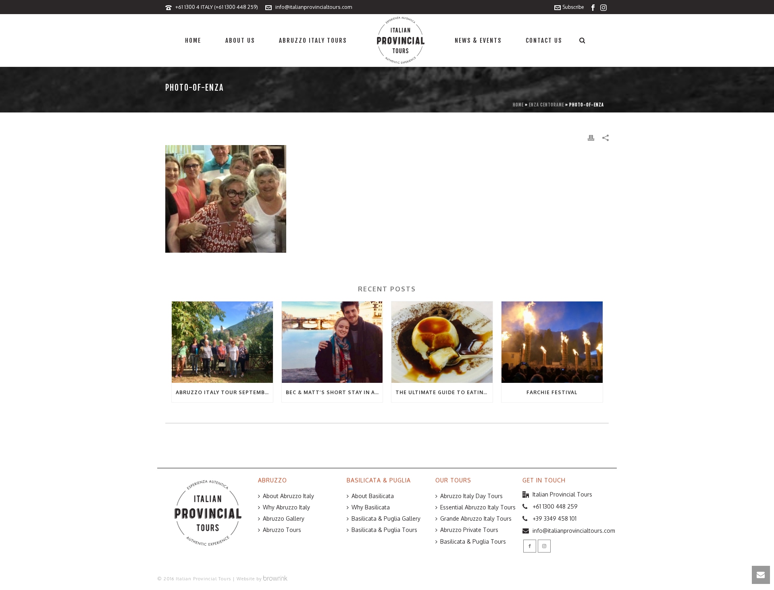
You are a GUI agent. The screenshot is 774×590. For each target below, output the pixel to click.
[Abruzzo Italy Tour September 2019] (222, 341)
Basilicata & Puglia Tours (384, 529)
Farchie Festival (551, 392)
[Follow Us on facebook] (529, 546)
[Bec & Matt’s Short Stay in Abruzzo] (332, 341)
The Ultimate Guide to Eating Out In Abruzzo (444, 392)
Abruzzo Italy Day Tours (471, 495)
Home (193, 40)
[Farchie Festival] (552, 341)
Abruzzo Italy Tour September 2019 (224, 392)
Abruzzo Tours (282, 529)
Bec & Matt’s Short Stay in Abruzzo (334, 392)
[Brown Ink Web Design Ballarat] (275, 579)
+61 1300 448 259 (555, 506)
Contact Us (544, 40)
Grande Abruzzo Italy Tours (476, 518)
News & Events (478, 40)
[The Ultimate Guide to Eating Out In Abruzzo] (442, 341)
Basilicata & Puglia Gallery (386, 518)
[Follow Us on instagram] (544, 546)
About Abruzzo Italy (288, 495)
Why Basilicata (371, 507)
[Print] (591, 137)
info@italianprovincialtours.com (313, 7)
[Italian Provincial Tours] (401, 40)
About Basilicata (373, 495)
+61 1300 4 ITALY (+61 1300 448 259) (216, 7)
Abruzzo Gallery (283, 518)
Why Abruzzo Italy (286, 507)
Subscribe (573, 7)
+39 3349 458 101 (554, 518)
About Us (240, 40)
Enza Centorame (546, 104)
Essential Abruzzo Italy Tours (478, 507)
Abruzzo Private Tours (469, 529)
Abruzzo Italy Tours (313, 40)
